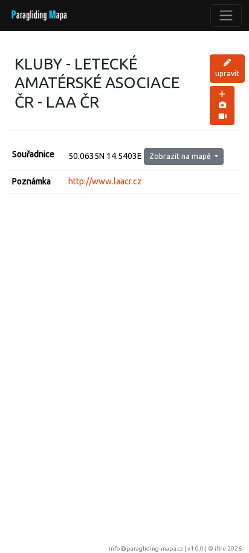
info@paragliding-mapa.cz (146, 548)
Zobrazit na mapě (181, 156)
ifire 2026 (228, 548)
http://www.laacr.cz (105, 181)
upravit (227, 73)
